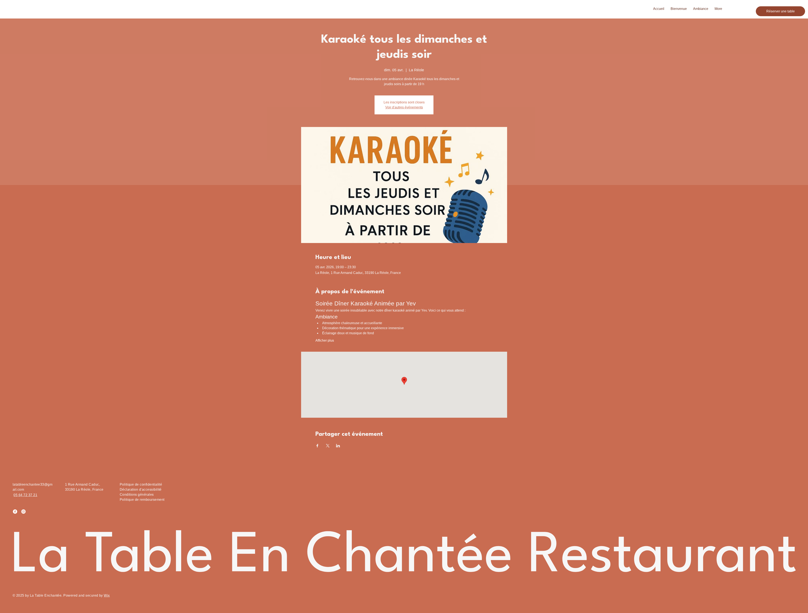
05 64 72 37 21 (25, 495)
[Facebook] (15, 511)
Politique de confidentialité (141, 484)
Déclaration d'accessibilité (141, 489)
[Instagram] (23, 511)
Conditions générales (137, 494)
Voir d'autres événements (404, 107)
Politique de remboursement (142, 499)
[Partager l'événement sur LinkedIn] (338, 445)
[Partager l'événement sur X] (328, 445)
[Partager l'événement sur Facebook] (317, 445)
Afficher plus (324, 340)
